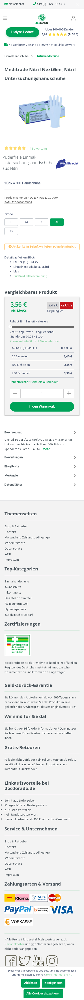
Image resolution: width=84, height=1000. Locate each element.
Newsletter (16, 4)
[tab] (40, 440)
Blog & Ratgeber (16, 526)
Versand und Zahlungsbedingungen (28, 537)
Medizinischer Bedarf (19, 615)
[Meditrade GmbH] (67, 164)
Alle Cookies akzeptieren (43, 993)
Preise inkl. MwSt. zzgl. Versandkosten (35, 341)
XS (11, 231)
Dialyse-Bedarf (22, 32)
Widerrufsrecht (15, 543)
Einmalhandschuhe (17, 581)
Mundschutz (13, 587)
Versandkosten (14, 944)
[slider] (10, 327)
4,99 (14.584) (59, 34)
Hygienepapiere (15, 609)
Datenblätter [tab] (13, 484)
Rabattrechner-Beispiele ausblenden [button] (34, 382)
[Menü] (5, 18)
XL (57, 222)
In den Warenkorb (42, 407)
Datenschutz (13, 548)
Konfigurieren (53, 983)
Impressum (12, 559)
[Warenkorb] (81, 16)
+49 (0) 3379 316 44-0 (50, 4)
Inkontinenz (13, 592)
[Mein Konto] (73, 18)
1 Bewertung (38, 148)
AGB (8, 554)
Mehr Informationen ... (59, 975)
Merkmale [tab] (11, 475)
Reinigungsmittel (16, 603)
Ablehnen (30, 983)
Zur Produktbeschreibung (30, 276)
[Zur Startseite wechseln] (42, 19)
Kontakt (10, 532)
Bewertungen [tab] (13, 457)
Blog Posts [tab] (11, 466)
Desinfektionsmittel (18, 598)
